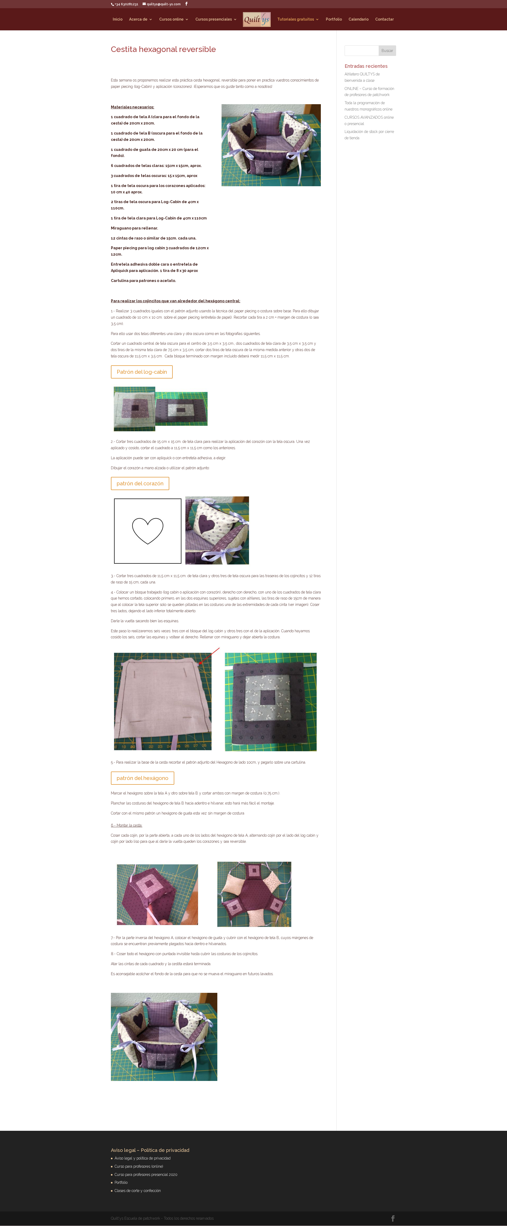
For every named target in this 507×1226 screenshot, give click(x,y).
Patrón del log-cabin (142, 372)
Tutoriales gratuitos (295, 19)
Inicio (118, 19)
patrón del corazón (140, 483)
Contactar (384, 19)
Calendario (359, 19)
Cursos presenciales (213, 19)
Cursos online (171, 19)
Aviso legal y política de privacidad (143, 1158)
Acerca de (138, 19)
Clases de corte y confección (138, 1191)
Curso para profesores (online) (139, 1166)
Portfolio (334, 19)
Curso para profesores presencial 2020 (146, 1174)
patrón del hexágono (142, 778)
